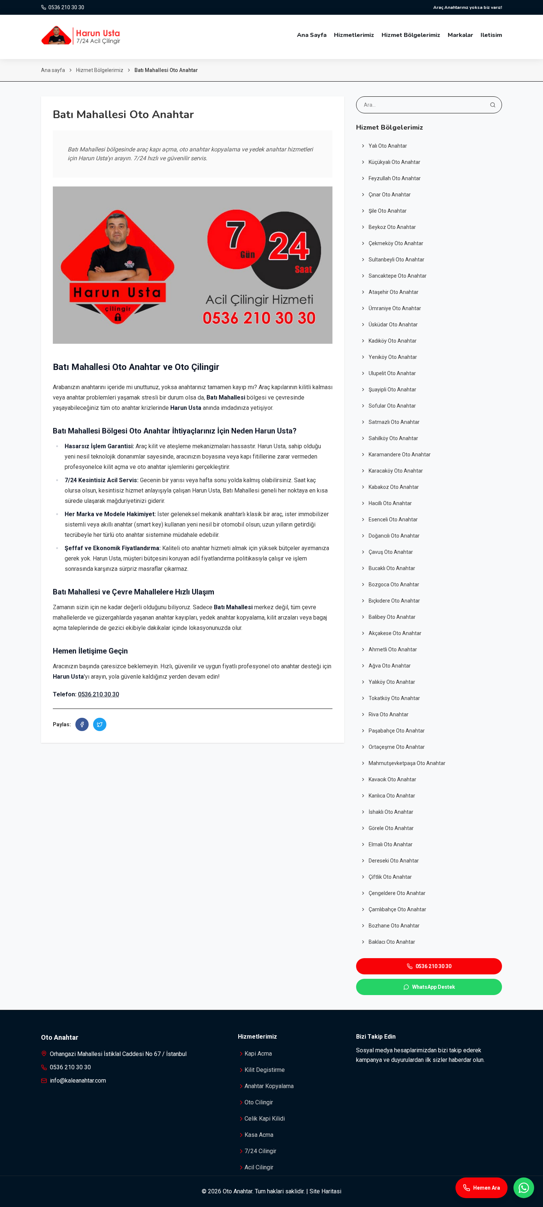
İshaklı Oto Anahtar (391, 812)
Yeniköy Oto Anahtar (393, 357)
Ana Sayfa (312, 35)
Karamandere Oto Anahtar (400, 454)
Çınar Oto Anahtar (390, 195)
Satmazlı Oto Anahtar (394, 422)
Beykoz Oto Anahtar (392, 227)
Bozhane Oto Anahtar (394, 926)
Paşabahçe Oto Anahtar (397, 731)
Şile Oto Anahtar (388, 211)
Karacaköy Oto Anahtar (396, 471)
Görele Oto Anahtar (391, 828)
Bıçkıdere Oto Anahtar (394, 601)
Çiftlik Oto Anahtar (390, 877)
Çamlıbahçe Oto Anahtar (397, 909)
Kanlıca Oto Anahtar (392, 796)
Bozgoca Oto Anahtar (394, 584)
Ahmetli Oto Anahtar (393, 649)
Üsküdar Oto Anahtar (393, 325)
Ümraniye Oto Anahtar (395, 308)
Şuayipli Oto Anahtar (392, 389)
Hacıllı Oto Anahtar (390, 503)
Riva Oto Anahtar (389, 714)
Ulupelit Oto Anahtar (392, 373)
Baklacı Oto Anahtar (392, 942)
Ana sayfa (53, 70)
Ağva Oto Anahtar (390, 666)
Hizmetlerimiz (354, 35)
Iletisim (491, 35)
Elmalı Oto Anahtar (391, 844)
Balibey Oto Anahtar (392, 617)
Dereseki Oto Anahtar (394, 861)
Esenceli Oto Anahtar (393, 519)
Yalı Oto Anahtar (388, 146)
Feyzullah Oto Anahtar (395, 178)
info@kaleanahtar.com (78, 1080)
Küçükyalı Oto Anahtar (394, 162)
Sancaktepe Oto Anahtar (398, 276)
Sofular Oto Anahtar (392, 406)
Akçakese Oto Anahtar (395, 633)
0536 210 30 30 (98, 694)
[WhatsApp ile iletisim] (523, 1187)
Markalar (460, 35)
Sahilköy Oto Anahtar (393, 438)
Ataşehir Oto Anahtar (394, 292)
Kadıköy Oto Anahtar (393, 341)
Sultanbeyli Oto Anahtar (396, 260)
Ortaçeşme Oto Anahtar (397, 747)
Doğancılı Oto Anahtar (394, 536)
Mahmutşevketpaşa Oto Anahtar (407, 763)
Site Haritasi (325, 1191)
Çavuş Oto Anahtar (391, 552)
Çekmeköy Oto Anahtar (396, 243)
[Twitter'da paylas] (99, 724)
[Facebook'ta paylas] (82, 724)
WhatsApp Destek (433, 987)
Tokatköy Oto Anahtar (394, 698)
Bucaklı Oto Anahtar (392, 568)
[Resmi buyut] (192, 265)
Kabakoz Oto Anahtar (394, 487)
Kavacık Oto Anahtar (392, 779)
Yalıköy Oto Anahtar (392, 682)
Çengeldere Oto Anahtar (397, 893)
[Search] (493, 105)
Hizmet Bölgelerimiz (411, 35)
